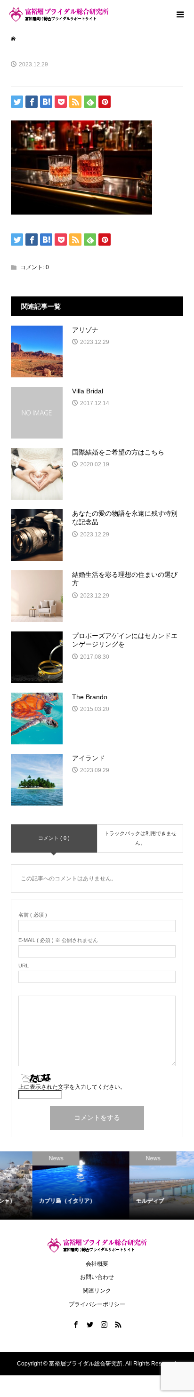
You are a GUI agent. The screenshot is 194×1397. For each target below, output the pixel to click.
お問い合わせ (97, 1277)
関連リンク (97, 1290)
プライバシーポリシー (97, 1304)
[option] (49, 1185)
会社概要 (97, 1264)
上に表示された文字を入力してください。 (72, 1087)
